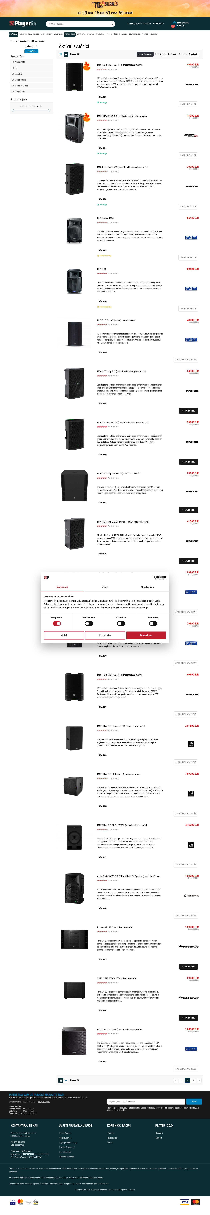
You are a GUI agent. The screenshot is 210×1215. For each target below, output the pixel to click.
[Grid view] (66, 54)
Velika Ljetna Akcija (29, 34)
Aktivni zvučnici (113, 69)
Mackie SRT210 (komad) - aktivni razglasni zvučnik (119, 675)
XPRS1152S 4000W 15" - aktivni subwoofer (116, 978)
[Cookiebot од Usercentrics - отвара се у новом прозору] (153, 577)
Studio (49, 34)
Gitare (124, 34)
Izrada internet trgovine (118, 1190)
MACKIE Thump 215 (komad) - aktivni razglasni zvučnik (122, 371)
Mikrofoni (58, 34)
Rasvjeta (81, 34)
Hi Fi (42, 34)
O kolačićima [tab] (147, 587)
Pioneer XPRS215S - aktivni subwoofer (114, 927)
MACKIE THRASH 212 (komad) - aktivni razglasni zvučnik (123, 167)
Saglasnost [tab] (62, 587)
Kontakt (159, 1138)
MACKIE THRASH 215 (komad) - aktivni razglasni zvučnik (123, 422)
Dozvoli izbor (105, 635)
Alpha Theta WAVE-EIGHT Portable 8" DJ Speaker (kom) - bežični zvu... (129, 876)
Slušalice (115, 34)
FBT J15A (101, 269)
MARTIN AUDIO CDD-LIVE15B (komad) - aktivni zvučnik (122, 825)
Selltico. (132, 1190)
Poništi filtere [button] (31, 51)
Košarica (111, 1133)
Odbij (64, 635)
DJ (108, 34)
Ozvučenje (70, 34)
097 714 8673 (144, 23)
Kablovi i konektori (96, 34)
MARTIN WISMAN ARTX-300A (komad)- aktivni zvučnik (122, 116)
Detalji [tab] (105, 587)
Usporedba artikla (145, 54)
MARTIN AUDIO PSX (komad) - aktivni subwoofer (119, 774)
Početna (13, 34)
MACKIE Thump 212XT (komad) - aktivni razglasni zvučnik (123, 521)
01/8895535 (158, 23)
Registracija (112, 1138)
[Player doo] (23, 23)
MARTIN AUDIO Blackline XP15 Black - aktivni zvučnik (121, 726)
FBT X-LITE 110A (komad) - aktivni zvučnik (116, 320)
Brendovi (159, 1133)
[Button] (111, 24)
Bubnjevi (153, 34)
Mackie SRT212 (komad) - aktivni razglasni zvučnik (119, 65)
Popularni (193, 54)
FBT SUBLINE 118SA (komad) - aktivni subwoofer (119, 1029)
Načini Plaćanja (65, 1133)
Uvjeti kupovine (65, 1138)
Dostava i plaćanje (66, 1157)
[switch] (89, 623)
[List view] (60, 54)
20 (163, 54)
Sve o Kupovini (65, 1152)
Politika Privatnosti (67, 1147)
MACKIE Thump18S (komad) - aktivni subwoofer (119, 473)
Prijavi (194, 1101)
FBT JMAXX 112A (105, 218)
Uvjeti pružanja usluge (68, 1142)
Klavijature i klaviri (138, 34)
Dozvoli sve (146, 635)
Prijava (110, 1142)
